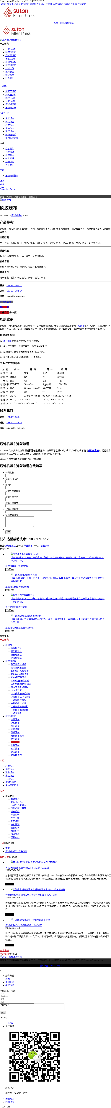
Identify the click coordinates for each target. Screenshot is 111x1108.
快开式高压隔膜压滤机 (16, 607)
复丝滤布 (45, 546)
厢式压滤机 (58, 4)
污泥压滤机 (23, 4)
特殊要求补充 (11, 515)
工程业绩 (9, 982)
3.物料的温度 (12, 503)
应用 (7, 979)
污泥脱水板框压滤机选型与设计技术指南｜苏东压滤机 (31, 895)
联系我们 (4, 4)
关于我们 (13, 4)
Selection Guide (7, 189)
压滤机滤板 (69, 4)
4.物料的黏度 (12, 509)
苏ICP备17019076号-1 (51, 966)
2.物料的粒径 (12, 497)
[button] (55, 1107)
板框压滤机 (46, 4)
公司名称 (10, 472)
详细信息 (10, 569)
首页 (2, 197)
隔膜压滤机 (35, 4)
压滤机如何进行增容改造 (17, 587)
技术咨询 (4, 307)
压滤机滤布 (80, 4)
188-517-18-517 (14, 291)
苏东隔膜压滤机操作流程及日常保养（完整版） (28, 868)
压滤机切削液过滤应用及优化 (19, 628)
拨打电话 (9, 985)
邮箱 (8, 485)
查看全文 (10, 884)
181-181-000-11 (14, 285)
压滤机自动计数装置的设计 (18, 566)
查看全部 (4, 950)
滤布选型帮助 (6, 302)
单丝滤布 (28, 546)
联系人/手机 (11, 478)
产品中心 (10, 197)
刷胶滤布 (7, 341)
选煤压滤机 (10, 546)
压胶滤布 (80, 326)
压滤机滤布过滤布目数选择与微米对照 (23, 925)
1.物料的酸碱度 (13, 491)
